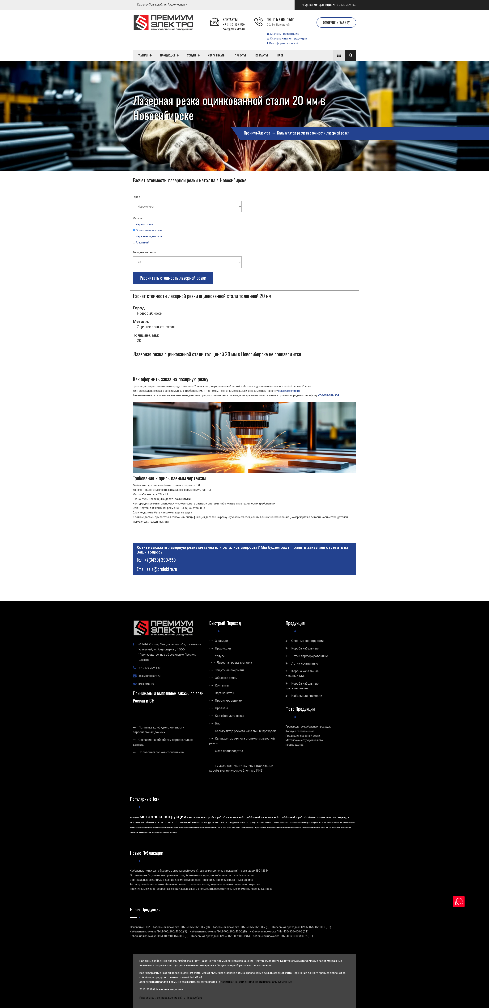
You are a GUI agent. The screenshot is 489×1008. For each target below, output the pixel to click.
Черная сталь (144, 224)
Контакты (222, 685)
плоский (198, 827)
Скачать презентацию (284, 33)
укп (230, 827)
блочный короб (293, 817)
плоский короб (170, 822)
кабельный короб (302, 822)
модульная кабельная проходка (243, 822)
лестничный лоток (136, 827)
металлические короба (200, 817)
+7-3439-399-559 (345, 4)
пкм (193, 822)
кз (263, 822)
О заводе (221, 641)
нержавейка (236, 827)
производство (134, 818)
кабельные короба (349, 822)
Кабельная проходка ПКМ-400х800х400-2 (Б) (218, 931)
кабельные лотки (222, 822)
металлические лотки (333, 822)
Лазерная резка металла (234, 662)
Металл (137, 218)
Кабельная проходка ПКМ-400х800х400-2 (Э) (158, 931)
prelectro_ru (146, 684)
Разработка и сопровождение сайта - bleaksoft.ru (170, 997)
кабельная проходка (315, 817)
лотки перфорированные (209, 827)
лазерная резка (316, 822)
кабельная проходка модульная (251, 827)
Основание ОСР (140, 927)
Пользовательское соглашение (161, 752)
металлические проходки (337, 817)
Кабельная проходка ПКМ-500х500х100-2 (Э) (181, 927)
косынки (225, 827)
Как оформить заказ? (283, 43)
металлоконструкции (163, 816)
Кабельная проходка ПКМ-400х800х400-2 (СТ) (279, 931)
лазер (172, 832)
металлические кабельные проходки (146, 822)
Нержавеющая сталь (149, 236)
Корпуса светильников (300, 731)
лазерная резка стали (343, 827)
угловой (269, 827)
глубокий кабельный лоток (299, 827)
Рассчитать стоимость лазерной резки (173, 277)
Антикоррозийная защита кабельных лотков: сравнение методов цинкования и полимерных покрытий (195, 884)
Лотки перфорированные (309, 656)
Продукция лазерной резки (303, 735)
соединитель (134, 832)
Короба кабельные (305, 648)
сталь (264, 827)
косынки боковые (314, 827)
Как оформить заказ (229, 716)
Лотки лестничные (304, 663)
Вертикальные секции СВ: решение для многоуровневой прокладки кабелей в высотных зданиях (191, 879)
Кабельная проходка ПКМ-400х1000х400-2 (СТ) (283, 936)
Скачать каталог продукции (288, 38)
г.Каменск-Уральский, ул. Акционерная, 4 (162, 4)
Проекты (221, 708)
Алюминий (142, 242)
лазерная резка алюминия (160, 832)
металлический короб (238, 817)
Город (136, 196)
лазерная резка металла (187, 827)
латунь (333, 827)
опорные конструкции (204, 822)
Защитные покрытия (229, 670)
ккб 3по (148, 832)
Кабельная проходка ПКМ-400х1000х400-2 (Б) (220, 936)
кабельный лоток (287, 822)
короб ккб (220, 817)
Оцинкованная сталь (149, 230)
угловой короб (184, 822)
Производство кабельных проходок (308, 726)
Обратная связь (226, 678)
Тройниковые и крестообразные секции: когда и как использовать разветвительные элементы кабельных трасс (201, 888)
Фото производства (229, 751)
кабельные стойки (172, 827)
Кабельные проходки (306, 696)
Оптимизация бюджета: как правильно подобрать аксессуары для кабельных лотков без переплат (193, 875)
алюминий (142, 832)
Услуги (219, 656)
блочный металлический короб (267, 817)
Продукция (223, 648)
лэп (175, 832)
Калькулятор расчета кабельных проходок (245, 731)
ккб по (220, 827)
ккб (304, 817)
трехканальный (326, 827)
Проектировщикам (228, 700)
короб (259, 822)
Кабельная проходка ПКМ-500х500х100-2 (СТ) (301, 927)
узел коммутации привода (281, 827)
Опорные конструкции (307, 641)
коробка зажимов (272, 822)
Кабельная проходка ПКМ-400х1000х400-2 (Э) (159, 936)
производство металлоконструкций (154, 827)
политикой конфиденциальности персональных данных (256, 981)
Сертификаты (224, 693)
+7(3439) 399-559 (160, 559)
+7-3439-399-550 (328, 395)
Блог (218, 723)
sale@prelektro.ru (234, 29)
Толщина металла (144, 252)
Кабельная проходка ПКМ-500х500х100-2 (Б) (241, 927)
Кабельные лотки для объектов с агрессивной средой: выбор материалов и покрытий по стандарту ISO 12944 (199, 870)
